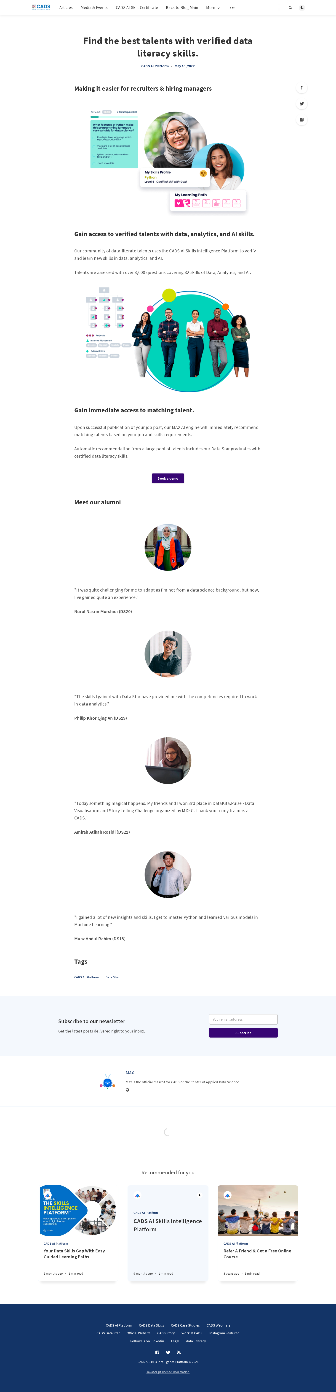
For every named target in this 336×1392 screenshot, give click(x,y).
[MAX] (107, 1081)
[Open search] (290, 7)
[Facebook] (301, 119)
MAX (130, 1073)
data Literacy (196, 1341)
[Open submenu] (232, 7)
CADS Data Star (108, 1333)
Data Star (112, 977)
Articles (66, 7)
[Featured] (200, 1195)
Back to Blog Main (182, 7)
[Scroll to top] (301, 87)
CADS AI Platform (155, 66)
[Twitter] (301, 103)
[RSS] (179, 1353)
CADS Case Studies (185, 1325)
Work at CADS (192, 1333)
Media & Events (94, 7)
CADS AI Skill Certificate (137, 7)
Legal (175, 1341)
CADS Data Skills (151, 1325)
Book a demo (167, 478)
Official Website (138, 1333)
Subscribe (243, 1032)
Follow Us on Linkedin (147, 1341)
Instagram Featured (224, 1333)
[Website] (127, 1090)
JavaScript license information (168, 1372)
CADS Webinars (218, 1325)
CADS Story (166, 1333)
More (210, 7)
